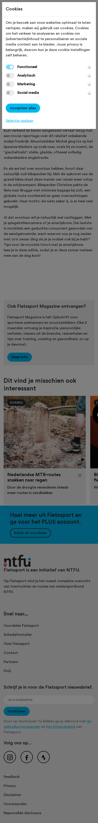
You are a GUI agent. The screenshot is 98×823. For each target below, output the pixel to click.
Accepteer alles (23, 108)
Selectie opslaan (19, 121)
